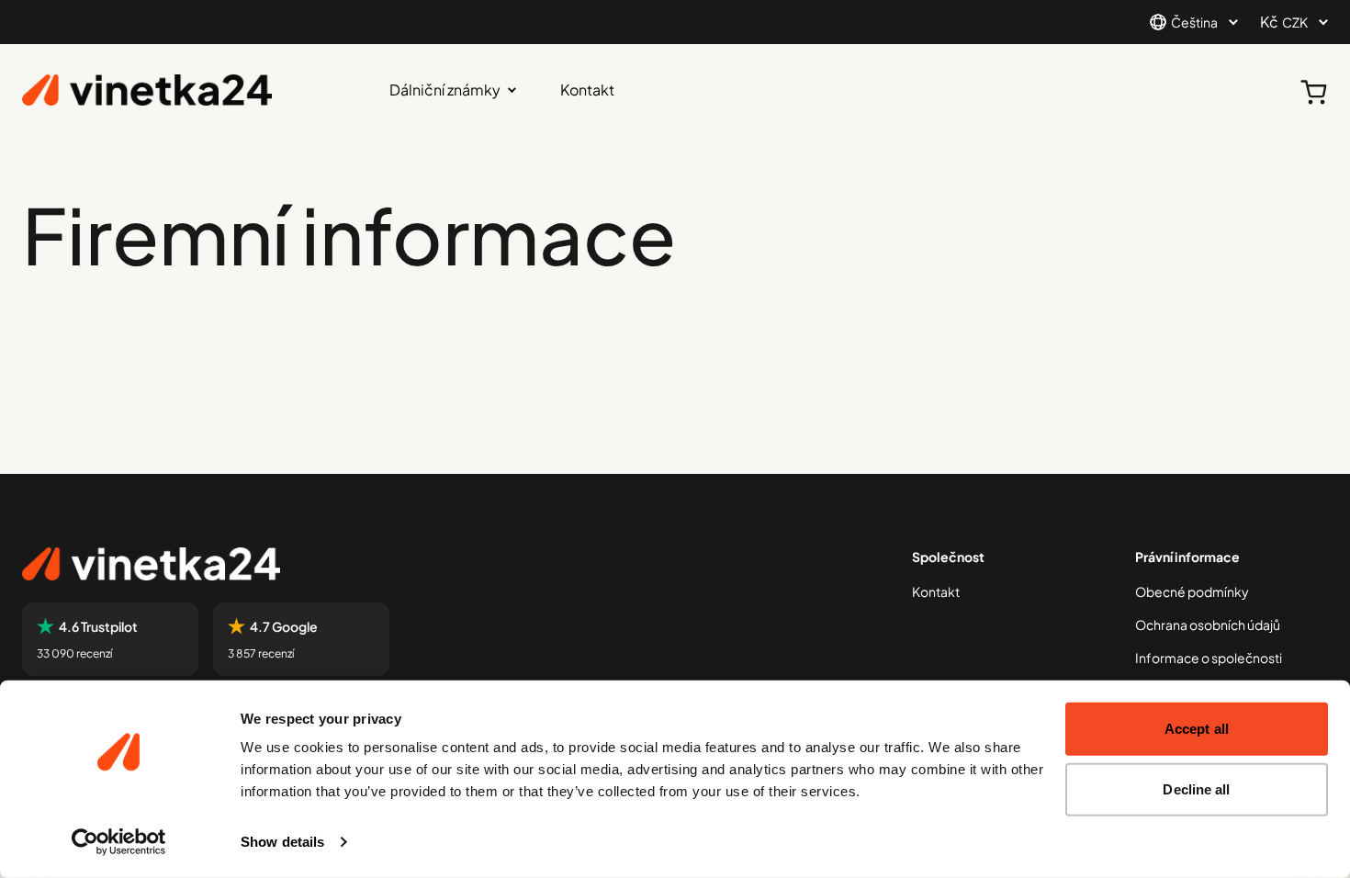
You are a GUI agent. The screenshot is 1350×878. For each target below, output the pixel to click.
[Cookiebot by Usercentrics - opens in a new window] (119, 842)
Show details (282, 842)
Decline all (1196, 788)
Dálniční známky (445, 89)
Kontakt (587, 89)
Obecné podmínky (1192, 591)
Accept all (1196, 729)
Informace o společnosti (1208, 657)
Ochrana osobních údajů (1207, 624)
